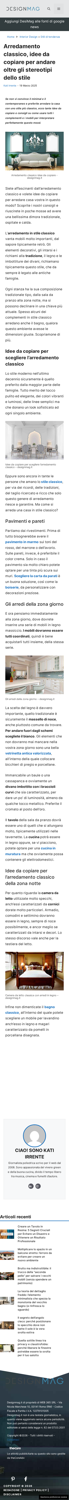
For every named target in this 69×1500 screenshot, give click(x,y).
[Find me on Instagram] (31, 1186)
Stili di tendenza (50, 36)
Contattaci (13, 1439)
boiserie (12, 587)
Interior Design (29, 36)
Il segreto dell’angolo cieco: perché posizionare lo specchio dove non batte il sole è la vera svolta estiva (34, 1325)
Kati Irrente (10, 85)
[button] (49, 9)
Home (11, 36)
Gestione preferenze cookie (53, 1497)
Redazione (12, 1490)
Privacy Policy (35, 1490)
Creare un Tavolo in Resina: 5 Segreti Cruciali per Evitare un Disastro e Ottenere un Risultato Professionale (34, 1234)
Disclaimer (12, 1494)
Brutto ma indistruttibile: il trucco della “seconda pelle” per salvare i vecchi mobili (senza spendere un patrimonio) (34, 1276)
